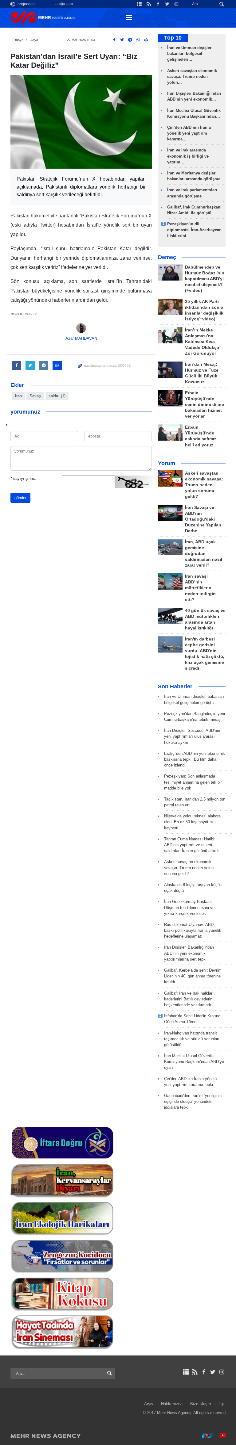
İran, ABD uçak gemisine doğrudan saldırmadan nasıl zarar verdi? (203, 554)
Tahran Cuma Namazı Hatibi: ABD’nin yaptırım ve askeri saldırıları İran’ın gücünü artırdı (191, 845)
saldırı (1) (57, 396)
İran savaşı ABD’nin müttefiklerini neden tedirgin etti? (200, 588)
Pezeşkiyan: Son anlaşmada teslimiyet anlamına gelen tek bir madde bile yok (193, 782)
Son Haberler (175, 686)
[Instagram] (222, 1372)
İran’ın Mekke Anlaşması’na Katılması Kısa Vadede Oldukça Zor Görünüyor (202, 342)
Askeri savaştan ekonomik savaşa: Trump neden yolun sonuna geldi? (204, 485)
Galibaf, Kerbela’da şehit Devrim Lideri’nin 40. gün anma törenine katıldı (193, 976)
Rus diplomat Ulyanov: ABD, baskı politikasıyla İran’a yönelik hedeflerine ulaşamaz (192, 930)
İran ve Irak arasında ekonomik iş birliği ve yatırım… (188, 156)
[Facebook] (203, 1372)
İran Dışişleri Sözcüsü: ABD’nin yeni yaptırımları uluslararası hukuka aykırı (192, 736)
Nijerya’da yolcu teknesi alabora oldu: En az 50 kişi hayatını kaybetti (192, 822)
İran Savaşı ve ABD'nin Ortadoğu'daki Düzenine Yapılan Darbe (203, 519)
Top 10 (173, 38)
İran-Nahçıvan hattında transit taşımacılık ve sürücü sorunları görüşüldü (191, 1039)
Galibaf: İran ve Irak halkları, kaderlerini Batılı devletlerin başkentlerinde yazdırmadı (189, 999)
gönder (20, 497)
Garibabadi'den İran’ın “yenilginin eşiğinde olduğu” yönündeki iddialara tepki (193, 1101)
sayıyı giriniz (23, 478)
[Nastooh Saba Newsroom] (204, 1435)
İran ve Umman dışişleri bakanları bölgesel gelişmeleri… (190, 53)
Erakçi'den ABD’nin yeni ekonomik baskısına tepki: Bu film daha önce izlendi (194, 759)
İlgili (222, 1403)
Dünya (18, 40)
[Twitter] (213, 1372)
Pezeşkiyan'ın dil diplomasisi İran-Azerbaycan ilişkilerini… (194, 230)
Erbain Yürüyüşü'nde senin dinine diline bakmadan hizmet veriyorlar (204, 405)
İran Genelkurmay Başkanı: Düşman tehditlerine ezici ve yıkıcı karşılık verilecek (189, 907)
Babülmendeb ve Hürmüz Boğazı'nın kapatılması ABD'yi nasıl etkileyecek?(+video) (204, 279)
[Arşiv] (186, 1372)
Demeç (167, 257)
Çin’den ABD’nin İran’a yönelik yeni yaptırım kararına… (189, 133)
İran (18, 396)
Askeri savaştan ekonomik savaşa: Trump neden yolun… (192, 76)
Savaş (35, 396)
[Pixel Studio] (220, 1435)
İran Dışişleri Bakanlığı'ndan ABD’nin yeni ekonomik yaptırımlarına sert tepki (189, 953)
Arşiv (148, 1403)
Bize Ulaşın (200, 1403)
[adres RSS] (195, 1372)
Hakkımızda (172, 1403)
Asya (34, 40)
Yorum (166, 463)
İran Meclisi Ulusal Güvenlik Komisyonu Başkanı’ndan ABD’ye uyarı (194, 1061)
